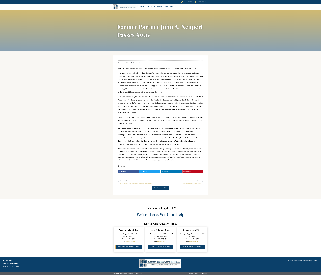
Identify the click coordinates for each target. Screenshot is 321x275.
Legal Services (146, 7)
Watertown (139, 62)
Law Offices (298, 260)
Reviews (290, 260)
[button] (128, 171)
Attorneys (158, 7)
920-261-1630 (130, 241)
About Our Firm (170, 7)
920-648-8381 (162, 241)
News (134, 62)
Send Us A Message (10, 263)
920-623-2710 (193, 241)
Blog (315, 260)
